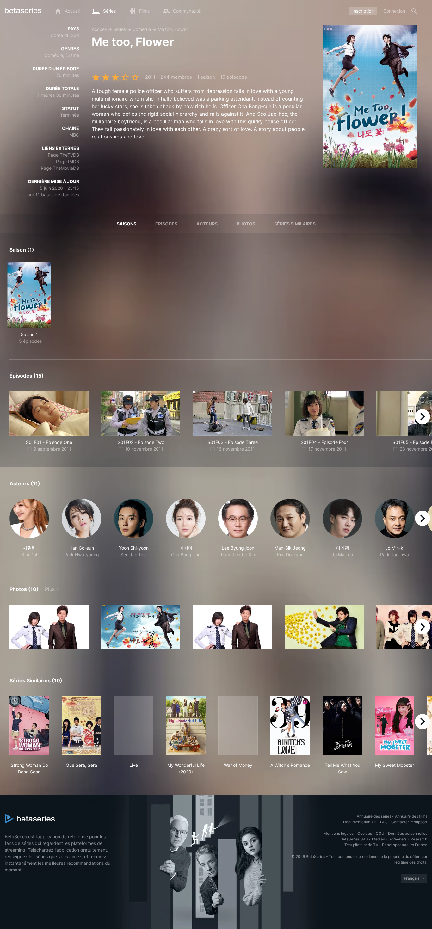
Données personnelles (407, 833)
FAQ (383, 822)
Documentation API (360, 822)
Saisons (126, 223)
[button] (29, 528)
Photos (246, 223)
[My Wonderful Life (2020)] (186, 725)
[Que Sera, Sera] (81, 725)
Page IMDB (67, 161)
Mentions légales (339, 833)
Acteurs (207, 223)
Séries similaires (295, 223)
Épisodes (166, 223)
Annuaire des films (411, 816)
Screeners (398, 839)
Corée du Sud (65, 35)
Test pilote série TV (361, 844)
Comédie (142, 29)
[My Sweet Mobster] (394, 725)
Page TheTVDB (63, 154)
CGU (380, 833)
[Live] (133, 725)
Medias (378, 839)
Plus (50, 589)
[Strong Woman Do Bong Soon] (29, 725)
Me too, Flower (172, 29)
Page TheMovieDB (60, 168)
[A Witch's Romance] (290, 725)
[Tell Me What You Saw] (342, 725)
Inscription (363, 11)
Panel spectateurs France (404, 844)
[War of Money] (238, 725)
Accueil (99, 29)
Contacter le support (409, 822)
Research (418, 839)
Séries (119, 29)
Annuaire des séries (374, 816)
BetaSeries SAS (354, 839)
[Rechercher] (414, 11)
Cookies (364, 833)
